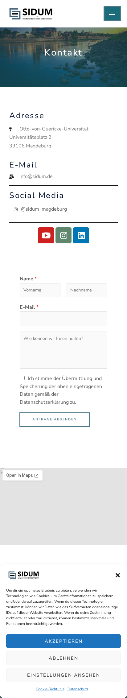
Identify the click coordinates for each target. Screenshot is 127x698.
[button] (118, 575)
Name (28, 278)
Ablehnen (63, 658)
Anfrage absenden (54, 419)
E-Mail (29, 307)
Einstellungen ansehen (63, 675)
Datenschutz (78, 689)
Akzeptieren (64, 641)
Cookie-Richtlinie (50, 689)
